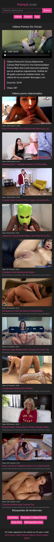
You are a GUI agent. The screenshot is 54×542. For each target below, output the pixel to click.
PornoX (27, 4)
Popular (28, 17)
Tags (37, 17)
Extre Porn (16, 522)
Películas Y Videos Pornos (33, 517)
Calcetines (13, 517)
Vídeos (18, 17)
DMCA (27, 538)
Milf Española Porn (33, 522)
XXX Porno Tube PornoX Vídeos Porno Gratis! (26, 535)
